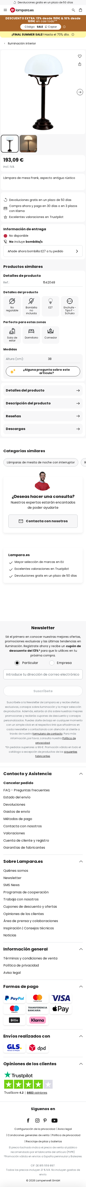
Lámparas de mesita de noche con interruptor (41, 462)
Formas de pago (20, 986)
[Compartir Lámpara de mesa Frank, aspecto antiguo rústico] (80, 64)
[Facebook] (31, 1120)
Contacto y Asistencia (27, 774)
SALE (41, 26)
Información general (25, 949)
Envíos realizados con (26, 1036)
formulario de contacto (47, 733)
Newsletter (12, 877)
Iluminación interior (22, 43)
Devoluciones (14, 804)
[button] (10, 144)
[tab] (43, 811)
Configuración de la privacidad (34, 1129)
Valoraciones (14, 833)
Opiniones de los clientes (23, 913)
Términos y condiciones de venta (30, 958)
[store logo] (24, 10)
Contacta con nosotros (22, 826)
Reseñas (13, 416)
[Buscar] (73, 10)
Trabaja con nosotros (21, 899)
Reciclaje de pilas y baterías (44, 1141)
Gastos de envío (16, 811)
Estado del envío (16, 797)
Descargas (15, 428)
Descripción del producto (28, 403)
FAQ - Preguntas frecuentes (26, 790)
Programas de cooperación (26, 892)
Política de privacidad (21, 965)
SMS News (11, 885)
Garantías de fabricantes (24, 847)
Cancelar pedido (18, 783)
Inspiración (12, 928)
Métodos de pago (17, 818)
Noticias (9, 935)
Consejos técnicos (39, 928)
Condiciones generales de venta (28, 1135)
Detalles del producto (25, 390)
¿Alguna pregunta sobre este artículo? (46, 371)
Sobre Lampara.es (23, 861)
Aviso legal (12, 972)
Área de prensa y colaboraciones (30, 921)
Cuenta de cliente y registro (26, 840)
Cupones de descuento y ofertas (30, 906)
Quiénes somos (15, 870)
